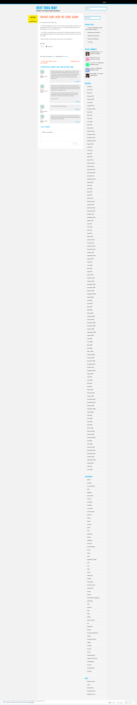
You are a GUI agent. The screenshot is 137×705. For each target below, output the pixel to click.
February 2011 (91, 239)
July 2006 (89, 415)
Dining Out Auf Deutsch (93, 35)
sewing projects (91, 655)
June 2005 (90, 444)
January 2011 (90, 243)
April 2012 (89, 195)
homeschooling (91, 546)
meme (88, 572)
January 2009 (90, 319)
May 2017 (89, 93)
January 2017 (90, 96)
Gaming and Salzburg (93, 39)
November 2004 (91, 453)
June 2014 (90, 121)
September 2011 (91, 217)
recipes (89, 636)
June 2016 (90, 102)
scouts (88, 652)
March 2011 (90, 236)
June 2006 (90, 418)
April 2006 (89, 424)
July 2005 (89, 440)
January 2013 (90, 166)
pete (88, 610)
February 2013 (91, 163)
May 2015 (89, 112)
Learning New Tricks (75, 61)
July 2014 (89, 118)
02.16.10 (33, 17)
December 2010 (91, 246)
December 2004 (91, 450)
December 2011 (91, 207)
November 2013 (91, 137)
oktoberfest (90, 601)
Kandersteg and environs (94, 32)
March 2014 (90, 128)
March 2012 (90, 198)
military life (90, 575)
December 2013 (91, 134)
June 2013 (90, 150)
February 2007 (91, 392)
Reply (78, 81)
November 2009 (91, 287)
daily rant (89, 514)
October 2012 (90, 176)
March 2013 (90, 160)
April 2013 (89, 156)
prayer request (91, 620)
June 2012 (90, 188)
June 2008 (90, 341)
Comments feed (91, 691)
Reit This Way (46, 7)
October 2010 (90, 252)
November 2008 (91, 325)
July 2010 (89, 262)
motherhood (90, 588)
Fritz (88, 530)
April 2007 (89, 386)
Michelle (42, 89)
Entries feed (90, 687)
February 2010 (91, 278)
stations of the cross (92, 658)
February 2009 (91, 316)
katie (88, 556)
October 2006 (90, 405)
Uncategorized (91, 668)
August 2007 (90, 373)
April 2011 (89, 233)
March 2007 (90, 389)
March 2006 (90, 428)
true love (89, 664)
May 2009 (89, 306)
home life (89, 543)
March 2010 (90, 274)
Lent (88, 562)
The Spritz (90, 42)
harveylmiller (93, 73)
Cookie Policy (31, 702)
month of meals (91, 585)
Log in (88, 684)
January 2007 (90, 396)
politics (89, 617)
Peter (88, 613)
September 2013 (91, 140)
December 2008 (91, 322)
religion (89, 642)
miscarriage (90, 581)
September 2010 (91, 255)
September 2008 (91, 332)
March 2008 (90, 351)
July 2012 (89, 185)
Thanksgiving (90, 661)
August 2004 (90, 463)
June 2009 (90, 303)
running (89, 648)
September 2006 (91, 408)
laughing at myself (91, 559)
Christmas (89, 502)
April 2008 (89, 348)
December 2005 (91, 437)
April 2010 (89, 271)
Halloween (89, 540)
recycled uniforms (91, 639)
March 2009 (90, 313)
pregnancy (90, 626)
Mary (54, 56)
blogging (89, 492)
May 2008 (89, 345)
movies (89, 591)
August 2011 (90, 220)
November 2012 (91, 172)
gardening (89, 534)
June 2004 (90, 469)
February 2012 (91, 201)
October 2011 (90, 214)
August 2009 (90, 297)
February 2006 (91, 431)
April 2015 (89, 115)
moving (89, 594)
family (88, 527)
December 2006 (91, 399)
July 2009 (89, 300)
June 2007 (90, 380)
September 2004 (91, 459)
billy (88, 489)
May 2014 (89, 124)
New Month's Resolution (93, 597)
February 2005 (91, 447)
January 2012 (90, 204)
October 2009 (90, 290)
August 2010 (90, 258)
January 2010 (90, 281)
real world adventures (92, 632)
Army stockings (91, 486)
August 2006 (90, 412)
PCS (88, 604)
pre (88, 623)
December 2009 (91, 284)
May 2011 (89, 230)
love (88, 565)
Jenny (41, 75)
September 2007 (91, 370)
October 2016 (90, 99)
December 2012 (91, 169)
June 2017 (90, 89)
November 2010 (91, 249)
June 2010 (90, 265)
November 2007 (91, 364)
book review (90, 495)
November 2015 (91, 109)
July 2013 (89, 147)
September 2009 (91, 294)
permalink (66, 56)
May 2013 (89, 153)
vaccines (89, 671)
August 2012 (90, 182)
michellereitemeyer (33, 21)
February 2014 (91, 131)
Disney (89, 518)
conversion (90, 508)
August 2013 (90, 144)
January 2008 (90, 357)
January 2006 (90, 434)
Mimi (41, 110)
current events (90, 511)
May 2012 (89, 191)
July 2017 (89, 86)
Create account (91, 681)
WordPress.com (91, 694)
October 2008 (90, 329)
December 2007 (91, 361)
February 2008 (91, 354)
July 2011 (89, 223)
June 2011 (89, 227)
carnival (89, 498)
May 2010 (89, 268)
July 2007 (89, 377)
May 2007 (89, 383)
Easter (88, 521)
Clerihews (89, 505)
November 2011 (91, 211)
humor (88, 550)
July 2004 (89, 466)
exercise (89, 524)
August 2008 (90, 335)
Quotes (89, 629)
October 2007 (90, 367)
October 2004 (90, 456)
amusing (89, 483)
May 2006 (89, 421)
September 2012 (91, 179)
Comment (74, 144)
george (89, 537)
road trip (89, 645)
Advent (89, 479)
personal (89, 607)
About (104, 2)
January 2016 (90, 105)
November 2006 (91, 402)
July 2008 (89, 338)
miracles (89, 578)
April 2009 (89, 310)
